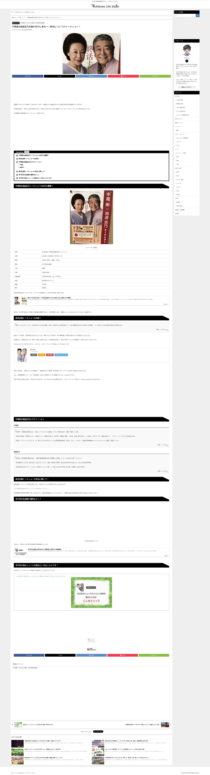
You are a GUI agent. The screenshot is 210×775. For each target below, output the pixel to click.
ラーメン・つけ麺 (181, 153)
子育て (177, 198)
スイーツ (178, 141)
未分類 (177, 213)
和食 (177, 160)
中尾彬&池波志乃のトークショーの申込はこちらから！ (32, 488)
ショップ (178, 183)
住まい (178, 190)
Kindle (34, 354)
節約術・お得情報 (179, 209)
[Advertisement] (91, 91)
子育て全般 (179, 206)
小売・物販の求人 (181, 107)
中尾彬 (21, 164)
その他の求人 (179, 100)
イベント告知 (31, 22)
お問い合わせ (21, 772)
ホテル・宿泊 (179, 179)
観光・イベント (179, 122)
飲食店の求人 (179, 103)
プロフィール (14, 772)
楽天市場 (50, 354)
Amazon (41, 354)
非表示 (26, 152)
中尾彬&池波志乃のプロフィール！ (29, 162)
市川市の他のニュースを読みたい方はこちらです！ (35, 178)
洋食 (177, 156)
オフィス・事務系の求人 (182, 115)
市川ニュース (16, 22)
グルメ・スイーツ (179, 134)
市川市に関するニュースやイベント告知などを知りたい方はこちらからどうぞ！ (42, 576)
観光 (177, 130)
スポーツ (178, 187)
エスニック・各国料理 (182, 138)
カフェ (178, 145)
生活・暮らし (178, 168)
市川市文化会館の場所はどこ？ (28, 174)
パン (177, 149)
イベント (178, 126)
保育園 (178, 202)
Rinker (36, 351)
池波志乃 (21, 167)
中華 (177, 164)
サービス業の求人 (181, 111)
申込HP (165, 445)
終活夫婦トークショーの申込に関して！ (31, 171)
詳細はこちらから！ (187, 87)
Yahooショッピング (61, 354)
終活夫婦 (32, 349)
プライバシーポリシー (30, 772)
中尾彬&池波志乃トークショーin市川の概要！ (33, 155)
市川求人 (177, 96)
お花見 (178, 194)
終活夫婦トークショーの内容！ (28, 158)
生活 (177, 175)
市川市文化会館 (40, 22)
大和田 (23, 22)
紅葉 (177, 172)
